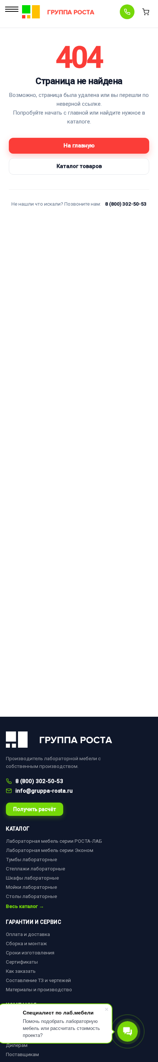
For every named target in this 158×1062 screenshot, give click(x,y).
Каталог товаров (79, 166)
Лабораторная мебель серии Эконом (49, 850)
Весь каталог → (25, 906)
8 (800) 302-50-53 (126, 204)
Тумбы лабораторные (31, 859)
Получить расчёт (34, 809)
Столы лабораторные (31, 896)
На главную (79, 145)
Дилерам (17, 1045)
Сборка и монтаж (26, 943)
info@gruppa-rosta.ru (44, 791)
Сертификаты (22, 962)
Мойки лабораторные (31, 887)
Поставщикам (22, 1054)
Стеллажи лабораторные (35, 868)
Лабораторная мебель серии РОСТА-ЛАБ (54, 841)
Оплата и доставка (28, 934)
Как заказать (21, 971)
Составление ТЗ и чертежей (38, 980)
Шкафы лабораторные (32, 878)
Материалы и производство (39, 989)
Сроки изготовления (30, 953)
